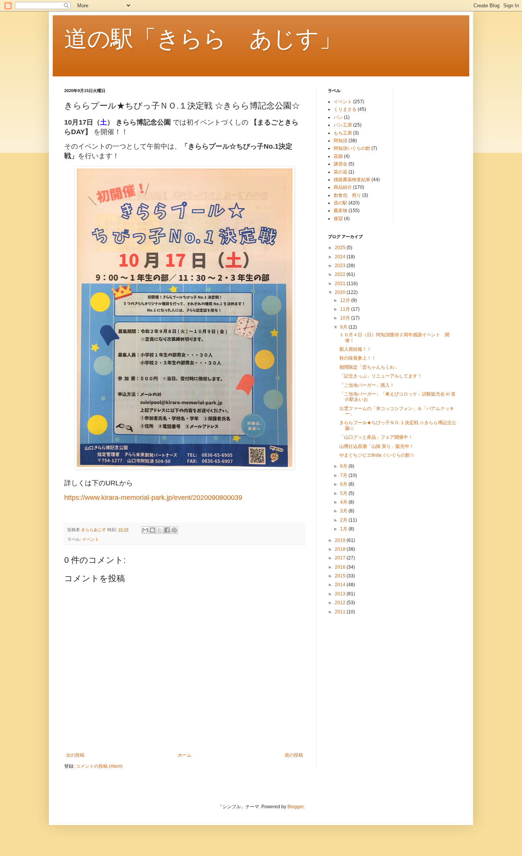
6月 (344, 484)
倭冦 (338, 218)
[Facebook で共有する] (167, 530)
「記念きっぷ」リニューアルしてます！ (380, 376)
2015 (341, 576)
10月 (345, 318)
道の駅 (340, 203)
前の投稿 (294, 755)
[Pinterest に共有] (174, 530)
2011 (341, 611)
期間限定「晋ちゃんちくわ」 (369, 367)
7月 (344, 475)
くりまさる (345, 109)
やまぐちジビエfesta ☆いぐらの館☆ (377, 455)
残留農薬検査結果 (352, 179)
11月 (345, 309)
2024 (341, 256)
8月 (344, 466)
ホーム (184, 755)
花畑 (338, 156)
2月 (344, 520)
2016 (341, 567)
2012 (341, 602)
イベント (90, 539)
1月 (344, 529)
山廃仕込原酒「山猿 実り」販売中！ (376, 446)
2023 (341, 265)
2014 (341, 584)
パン (338, 117)
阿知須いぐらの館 (352, 148)
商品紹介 (343, 187)
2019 (341, 540)
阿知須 (340, 140)
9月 (344, 327)
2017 (341, 558)
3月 (344, 511)
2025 (341, 247)
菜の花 (340, 172)
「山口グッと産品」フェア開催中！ (376, 437)
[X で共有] (160, 530)
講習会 (340, 164)
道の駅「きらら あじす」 (203, 39)
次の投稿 (75, 755)
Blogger (295, 806)
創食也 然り (347, 195)
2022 (341, 274)
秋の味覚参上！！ (357, 358)
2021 (341, 283)
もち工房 (343, 133)
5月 (344, 493)
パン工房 (343, 125)
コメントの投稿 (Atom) (99, 766)
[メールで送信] (145, 530)
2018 (341, 549)
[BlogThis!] (152, 530)
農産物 (340, 210)
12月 (345, 300)
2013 (341, 594)
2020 (341, 292)
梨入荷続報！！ (355, 349)
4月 (344, 502)
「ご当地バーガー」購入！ (366, 385)
